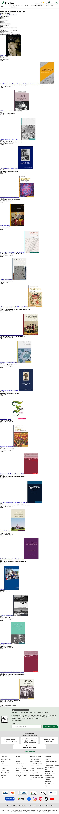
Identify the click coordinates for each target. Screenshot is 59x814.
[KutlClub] (21, 799)
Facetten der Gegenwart (5, 419)
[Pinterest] (40, 799)
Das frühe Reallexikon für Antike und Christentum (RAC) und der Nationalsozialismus (20, 83)
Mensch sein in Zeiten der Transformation (9, 197)
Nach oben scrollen (4, 706)
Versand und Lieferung (36, 763)
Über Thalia (4, 756)
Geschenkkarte (49, 771)
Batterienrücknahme (21, 763)
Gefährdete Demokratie (5, 643)
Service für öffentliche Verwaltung (21, 775)
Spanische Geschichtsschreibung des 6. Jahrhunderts (12, 558)
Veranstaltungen (49, 783)
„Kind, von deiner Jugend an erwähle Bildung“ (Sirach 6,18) (14, 306)
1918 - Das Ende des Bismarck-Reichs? (9, 168)
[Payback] (10, 799)
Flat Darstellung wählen (15, 34)
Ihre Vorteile (48, 756)
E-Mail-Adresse (16, 724)
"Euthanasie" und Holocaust (6, 615)
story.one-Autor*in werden (49, 768)
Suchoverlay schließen (36, 5)
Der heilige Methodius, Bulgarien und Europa (10, 139)
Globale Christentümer (5, 530)
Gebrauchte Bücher (8, 14)
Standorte (3, 768)
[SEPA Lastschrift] (23, 793)
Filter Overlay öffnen (4, 16)
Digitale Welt (48, 781)
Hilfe (17, 759)
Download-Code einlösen (36, 768)
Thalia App (47, 759)
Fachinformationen (6, 766)
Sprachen (2, 21)
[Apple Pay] (42, 793)
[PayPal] (52, 793)
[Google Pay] (33, 793)
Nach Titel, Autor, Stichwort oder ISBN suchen (20, 5)
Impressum (4, 775)
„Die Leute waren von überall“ (7, 110)
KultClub (47, 786)
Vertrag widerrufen (29, 751)
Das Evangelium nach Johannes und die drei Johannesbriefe (13, 502)
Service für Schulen (21, 768)
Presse (3, 763)
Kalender (15, 14)
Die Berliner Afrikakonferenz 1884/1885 (9, 390)
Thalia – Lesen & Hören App (51, 762)
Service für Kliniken (21, 779)
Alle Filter (2, 29)
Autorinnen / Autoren (4, 25)
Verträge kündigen (35, 773)
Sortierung (2, 17)
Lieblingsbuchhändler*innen (51, 765)
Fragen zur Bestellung (35, 759)
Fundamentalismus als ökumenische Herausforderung (12, 252)
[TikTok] (46, 799)
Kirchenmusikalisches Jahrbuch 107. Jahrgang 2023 (12, 672)
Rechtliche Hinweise (17, 720)
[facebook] (29, 799)
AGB (2, 777)
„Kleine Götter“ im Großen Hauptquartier (9, 699)
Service (18, 756)
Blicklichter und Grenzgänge (6, 446)
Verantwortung (5, 770)
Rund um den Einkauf (35, 756)
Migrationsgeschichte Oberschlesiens (8, 362)
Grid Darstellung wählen (5, 34)
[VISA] (5, 793)
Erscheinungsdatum (4, 27)
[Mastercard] (12, 793)
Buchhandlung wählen (12, 30)
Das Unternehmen (6, 759)
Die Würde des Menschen (6, 279)
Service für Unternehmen (22, 773)
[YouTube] (52, 799)
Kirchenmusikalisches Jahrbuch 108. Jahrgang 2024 (12, 473)
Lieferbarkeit (2, 23)
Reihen (1, 26)
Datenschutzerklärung (36, 775)
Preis (1, 22)
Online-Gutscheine (35, 766)
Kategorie (2, 20)
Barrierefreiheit (5, 773)
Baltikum (2, 589)
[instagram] (35, 799)
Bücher (1, 14)
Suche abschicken (13, 7)
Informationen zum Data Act (36, 778)
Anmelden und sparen (50, 726)
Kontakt (18, 761)
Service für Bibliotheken (22, 770)
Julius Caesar (3, 55)
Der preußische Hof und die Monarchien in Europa (11, 335)
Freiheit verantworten (5, 225)
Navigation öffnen (2, 6)
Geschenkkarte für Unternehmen (49, 774)
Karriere (3, 761)
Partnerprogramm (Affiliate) (49, 778)
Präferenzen (2, 18)
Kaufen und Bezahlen (35, 761)
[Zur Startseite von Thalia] (8, 2)
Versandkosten (51, 811)
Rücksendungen (20, 766)
